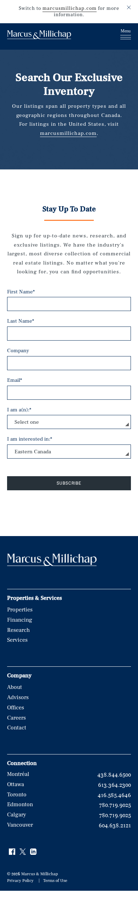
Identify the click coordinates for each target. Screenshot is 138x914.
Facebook (12, 852)
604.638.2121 (115, 825)
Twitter (23, 852)
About (14, 687)
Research (18, 630)
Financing (19, 619)
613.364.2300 (114, 785)
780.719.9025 (115, 805)
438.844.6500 (114, 774)
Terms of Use (55, 880)
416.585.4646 (114, 795)
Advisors (18, 697)
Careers (16, 717)
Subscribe (69, 483)
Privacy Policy (20, 880)
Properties (20, 609)
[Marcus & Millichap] (39, 35)
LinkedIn (33, 852)
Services (17, 639)
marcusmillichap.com (69, 8)
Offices (15, 707)
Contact (16, 727)
